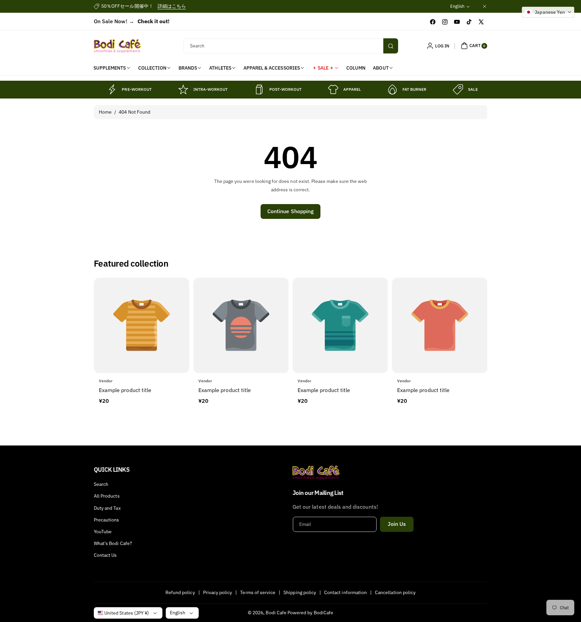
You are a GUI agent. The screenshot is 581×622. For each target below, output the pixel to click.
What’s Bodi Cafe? (113, 543)
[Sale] (458, 89)
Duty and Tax (107, 508)
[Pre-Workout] (111, 89)
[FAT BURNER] (392, 89)
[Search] (390, 45)
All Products (107, 496)
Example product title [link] (125, 390)
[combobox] (290, 45)
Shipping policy (299, 592)
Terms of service (257, 592)
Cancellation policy (395, 592)
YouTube (103, 532)
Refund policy (180, 592)
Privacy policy (217, 592)
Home (105, 112)
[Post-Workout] (259, 89)
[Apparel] (333, 89)
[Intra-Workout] (183, 89)
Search (101, 484)
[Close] (484, 6)
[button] (473, 46)
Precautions (106, 520)
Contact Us (105, 555)
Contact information (345, 592)
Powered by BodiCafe (310, 613)
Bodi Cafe (276, 613)
